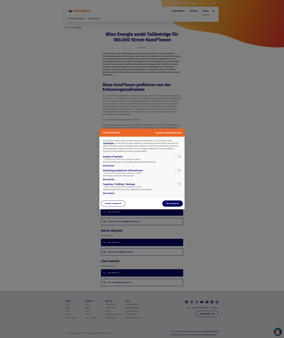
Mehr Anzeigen (108, 166)
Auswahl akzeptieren (113, 203)
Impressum (159, 133)
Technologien (108, 143)
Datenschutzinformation (172, 133)
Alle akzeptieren (172, 203)
